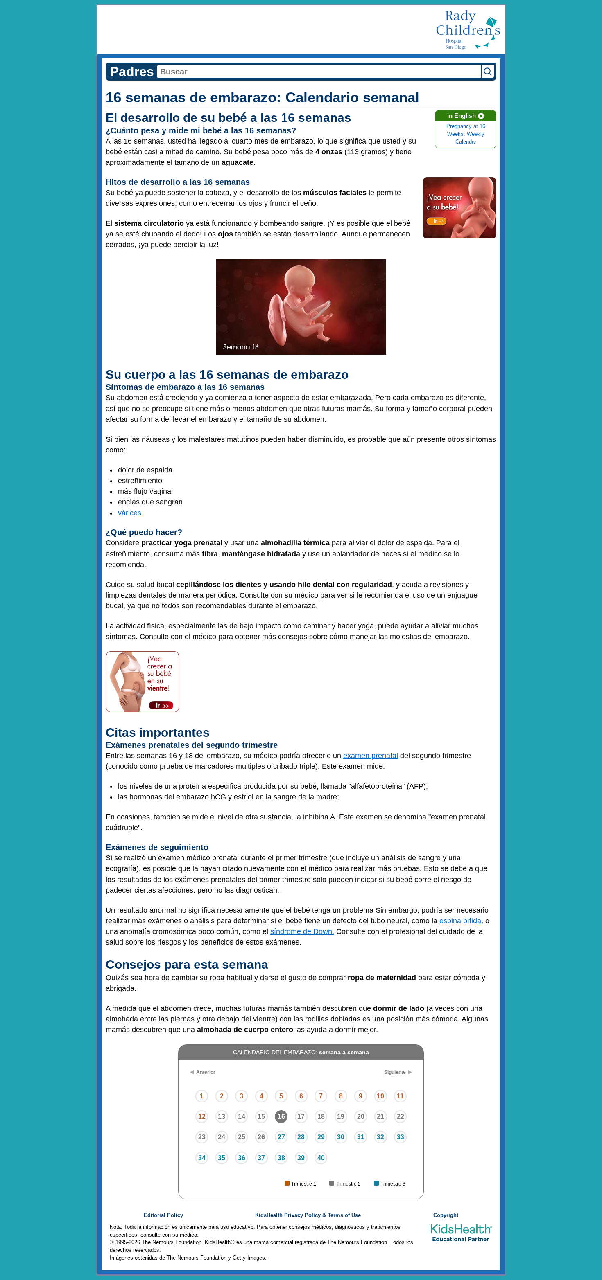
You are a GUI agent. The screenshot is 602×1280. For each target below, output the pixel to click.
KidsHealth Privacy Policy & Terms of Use (308, 1215)
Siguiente (395, 1072)
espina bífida (460, 921)
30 (340, 1137)
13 (221, 1116)
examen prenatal (370, 755)
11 (400, 1096)
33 (400, 1137)
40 (321, 1157)
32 (380, 1137)
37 (261, 1157)
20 (360, 1116)
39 (301, 1157)
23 (202, 1137)
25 (241, 1137)
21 (380, 1116)
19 (340, 1116)
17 (301, 1116)
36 (241, 1157)
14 (241, 1116)
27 (281, 1137)
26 (261, 1137)
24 (221, 1137)
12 (202, 1116)
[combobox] (319, 71)
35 (221, 1157)
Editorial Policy (163, 1215)
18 (321, 1116)
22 (400, 1116)
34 (202, 1157)
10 (380, 1096)
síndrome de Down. (302, 931)
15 (261, 1116)
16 (281, 1116)
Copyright (445, 1215)
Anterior (205, 1072)
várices (129, 513)
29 (321, 1137)
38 (281, 1157)
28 (301, 1137)
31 (360, 1137)
